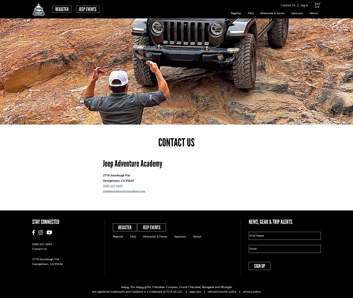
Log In (304, 5)
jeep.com (195, 291)
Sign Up (259, 266)
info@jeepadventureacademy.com (124, 191)
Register (62, 9)
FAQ (251, 13)
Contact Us (288, 5)
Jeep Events (88, 9)
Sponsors (297, 13)
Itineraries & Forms (272, 13)
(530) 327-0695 (113, 185)
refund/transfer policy (222, 291)
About (314, 13)
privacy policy (252, 291)
